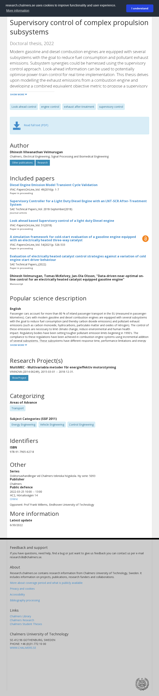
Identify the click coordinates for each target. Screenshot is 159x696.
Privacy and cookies (22, 588)
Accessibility (17, 594)
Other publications (22, 162)
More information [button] (17, 10)
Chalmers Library (20, 616)
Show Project (19, 377)
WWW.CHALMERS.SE (23, 648)
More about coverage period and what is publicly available (46, 583)
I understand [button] (139, 8)
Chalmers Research (22, 620)
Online (14, 499)
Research (43, 162)
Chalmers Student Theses (26, 624)
